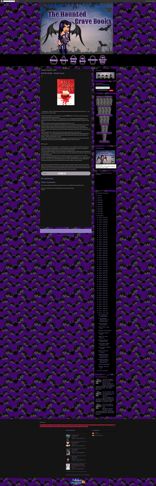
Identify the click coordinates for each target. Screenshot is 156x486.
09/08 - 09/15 (102, 248)
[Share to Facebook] (63, 173)
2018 (98, 204)
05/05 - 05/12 (102, 286)
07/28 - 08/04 (102, 259)
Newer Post (44, 231)
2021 (98, 197)
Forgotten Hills (75, 435)
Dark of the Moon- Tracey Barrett (103, 324)
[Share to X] (62, 173)
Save (112, 90)
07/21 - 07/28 (102, 262)
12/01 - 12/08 (102, 222)
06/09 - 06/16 (102, 275)
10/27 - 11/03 (102, 233)
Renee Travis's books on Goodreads (75, 433)
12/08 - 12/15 (102, 219)
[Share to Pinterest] (65, 173)
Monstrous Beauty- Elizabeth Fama (103, 340)
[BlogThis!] (60, 173)
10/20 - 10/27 (102, 235)
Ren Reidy (96, 433)
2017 (98, 206)
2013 (98, 215)
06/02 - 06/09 (102, 277)
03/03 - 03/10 (102, 306)
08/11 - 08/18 (102, 255)
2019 (98, 202)
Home (66, 231)
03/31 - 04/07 (102, 297)
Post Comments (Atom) (69, 235)
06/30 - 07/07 (102, 268)
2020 (98, 200)
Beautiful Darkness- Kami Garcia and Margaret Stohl (103, 356)
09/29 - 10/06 (102, 242)
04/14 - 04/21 (102, 293)
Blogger (88, 475)
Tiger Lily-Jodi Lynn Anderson (103, 351)
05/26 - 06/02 (102, 279)
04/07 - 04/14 (102, 295)
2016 (98, 209)
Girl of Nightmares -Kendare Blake (103, 315)
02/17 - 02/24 (102, 310)
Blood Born (74, 457)
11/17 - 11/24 (102, 226)
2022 (98, 195)
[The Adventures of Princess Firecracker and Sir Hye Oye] (69, 467)
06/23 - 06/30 (102, 270)
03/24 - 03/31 (102, 299)
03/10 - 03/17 (102, 304)
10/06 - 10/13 (102, 239)
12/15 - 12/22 (102, 217)
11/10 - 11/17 (102, 228)
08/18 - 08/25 (102, 253)
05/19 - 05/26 (102, 282)
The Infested (75, 449)
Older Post (87, 231)
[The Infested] (69, 452)
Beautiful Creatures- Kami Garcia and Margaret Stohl (103, 361)
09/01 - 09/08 (102, 250)
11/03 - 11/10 (102, 230)
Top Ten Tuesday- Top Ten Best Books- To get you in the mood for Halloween (108, 394)
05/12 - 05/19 (102, 284)
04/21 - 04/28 (102, 290)
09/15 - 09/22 (102, 246)
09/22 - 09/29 (102, 244)
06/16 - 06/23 (102, 273)
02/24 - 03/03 (102, 308)
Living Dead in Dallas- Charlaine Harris (104, 344)
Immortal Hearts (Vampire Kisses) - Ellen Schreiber (103, 320)
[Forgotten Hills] (69, 438)
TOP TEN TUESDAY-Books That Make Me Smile (107, 406)
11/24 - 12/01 (102, 224)
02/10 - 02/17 (102, 313)
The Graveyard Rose (98, 435)
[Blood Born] (69, 459)
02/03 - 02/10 (102, 370)
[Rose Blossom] (69, 444)
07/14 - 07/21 (102, 264)
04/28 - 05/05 (102, 288)
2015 (98, 211)
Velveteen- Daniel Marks (104, 330)
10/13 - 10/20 (102, 237)
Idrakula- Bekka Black (104, 364)
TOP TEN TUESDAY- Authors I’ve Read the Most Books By (108, 381)
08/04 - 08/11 (102, 257)
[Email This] (59, 173)
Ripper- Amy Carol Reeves (103, 337)
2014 (98, 213)
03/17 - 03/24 (102, 302)
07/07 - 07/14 (102, 266)
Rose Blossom (75, 442)
